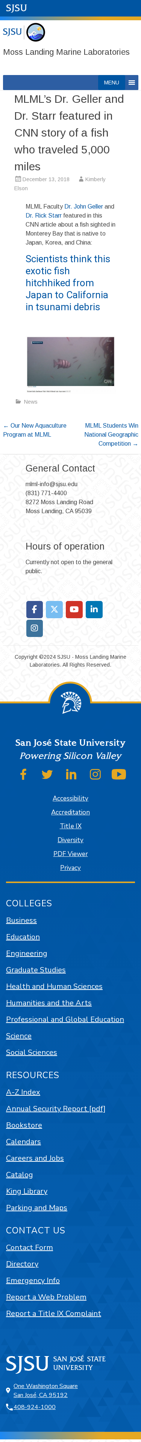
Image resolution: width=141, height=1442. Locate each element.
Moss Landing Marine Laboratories (66, 52)
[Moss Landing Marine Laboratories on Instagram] (34, 628)
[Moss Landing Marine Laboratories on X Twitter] (54, 609)
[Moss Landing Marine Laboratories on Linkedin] (94, 609)
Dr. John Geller (83, 206)
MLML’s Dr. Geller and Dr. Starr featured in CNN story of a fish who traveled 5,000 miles (69, 133)
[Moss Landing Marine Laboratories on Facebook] (34, 609)
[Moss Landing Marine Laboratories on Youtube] (74, 609)
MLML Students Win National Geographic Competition (111, 434)
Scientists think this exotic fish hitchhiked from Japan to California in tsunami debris (68, 282)
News (31, 402)
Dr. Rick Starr (44, 215)
